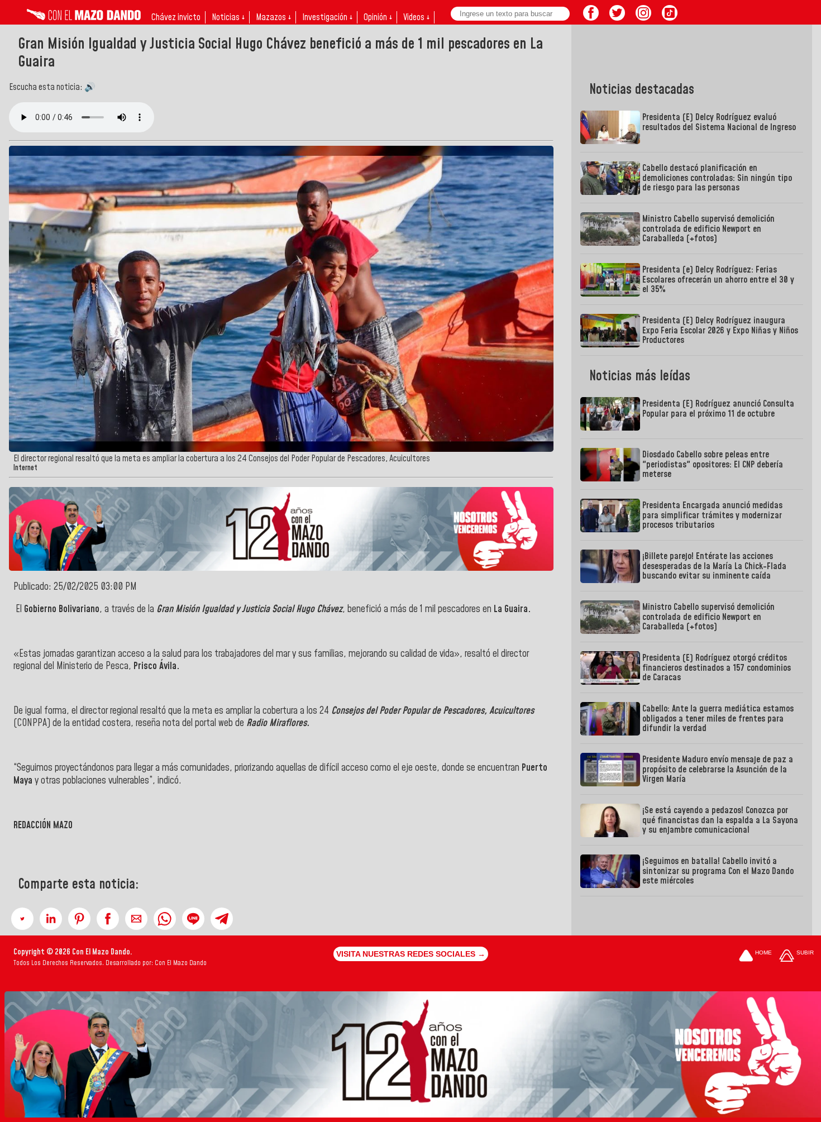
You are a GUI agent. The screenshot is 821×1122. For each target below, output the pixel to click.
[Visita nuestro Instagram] (643, 17)
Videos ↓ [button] (416, 17)
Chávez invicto (176, 17)
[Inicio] (84, 17)
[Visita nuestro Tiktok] (669, 17)
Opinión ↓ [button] (378, 17)
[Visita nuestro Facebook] (591, 17)
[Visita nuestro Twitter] (617, 17)
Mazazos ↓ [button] (273, 17)
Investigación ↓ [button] (327, 17)
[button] (22, 919)
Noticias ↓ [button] (228, 17)
